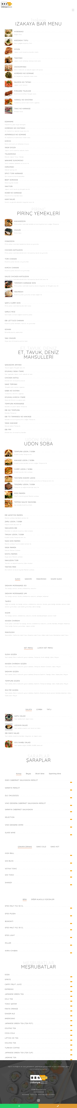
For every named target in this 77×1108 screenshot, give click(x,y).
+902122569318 (38, 1092)
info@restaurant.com (38, 1089)
